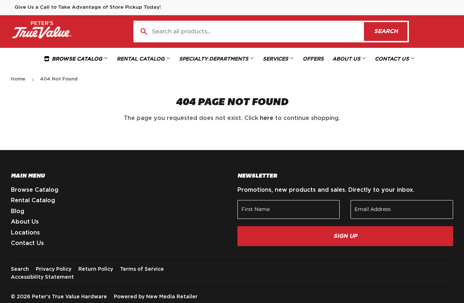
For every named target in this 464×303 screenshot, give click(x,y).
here (266, 118)
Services (276, 59)
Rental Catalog (141, 59)
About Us (347, 59)
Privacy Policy (53, 269)
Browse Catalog (77, 59)
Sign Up (345, 236)
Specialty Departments (214, 59)
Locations (25, 233)
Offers (313, 59)
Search (390, 31)
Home (18, 79)
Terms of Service (142, 269)
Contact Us (392, 59)
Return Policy (95, 269)
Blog (17, 211)
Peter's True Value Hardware (69, 296)
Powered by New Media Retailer (156, 296)
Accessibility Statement (42, 277)
